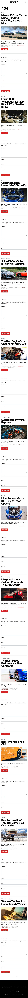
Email (2, 80)
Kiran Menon (3, 607)
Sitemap (17, 991)
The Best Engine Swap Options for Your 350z (13, 342)
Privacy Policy (12, 991)
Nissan (3, 13)
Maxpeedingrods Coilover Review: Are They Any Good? (12, 582)
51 (14, 977)
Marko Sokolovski (4, 688)
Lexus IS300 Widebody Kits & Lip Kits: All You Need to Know (12, 102)
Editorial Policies (23, 987)
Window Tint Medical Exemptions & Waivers (13, 903)
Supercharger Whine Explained (13, 421)
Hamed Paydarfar (4, 847)
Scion (3, 259)
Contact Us (16, 987)
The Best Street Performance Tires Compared (11, 663)
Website (3, 85)
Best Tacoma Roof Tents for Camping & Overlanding (12, 823)
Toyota (3, 818)
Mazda (3, 496)
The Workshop (5, 417)
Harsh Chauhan (4, 45)
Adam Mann (3, 366)
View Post (4, 49)
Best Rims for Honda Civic (12, 743)
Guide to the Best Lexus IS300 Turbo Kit (13, 184)
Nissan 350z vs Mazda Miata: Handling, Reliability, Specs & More (14, 19)
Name (2, 75)
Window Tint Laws (7, 899)
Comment (3, 64)
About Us (3, 987)
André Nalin (3, 129)
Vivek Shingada (4, 207)
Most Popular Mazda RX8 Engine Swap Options (12, 501)
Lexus (3, 96)
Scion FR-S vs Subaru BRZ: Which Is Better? (13, 262)
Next (17, 977)
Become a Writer (10, 987)
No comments (21, 45)
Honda (3, 739)
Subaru (8, 259)
